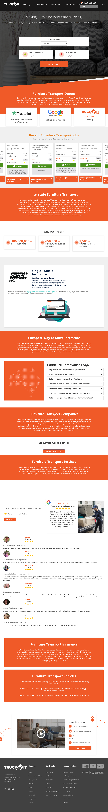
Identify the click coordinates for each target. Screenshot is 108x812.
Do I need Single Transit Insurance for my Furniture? (71, 398)
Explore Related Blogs (54, 451)
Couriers (65, 803)
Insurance (31, 783)
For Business (56, 5)
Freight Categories (73, 5)
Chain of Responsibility (52, 791)
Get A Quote (10, 519)
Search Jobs (28, 5)
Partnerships (32, 795)
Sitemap (48, 783)
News (30, 787)
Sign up (55, 795)
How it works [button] (42, 5)
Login (84, 7)
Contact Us (32, 791)
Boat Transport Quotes (70, 783)
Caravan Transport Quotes (71, 780)
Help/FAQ (48, 787)
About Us (31, 772)
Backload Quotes (68, 772)
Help (103, 5)
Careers (31, 803)
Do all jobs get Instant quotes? (62, 374)
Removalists (66, 799)
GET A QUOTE (54, 64)
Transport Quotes (68, 795)
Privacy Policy (33, 780)
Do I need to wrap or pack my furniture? (65, 379)
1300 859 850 (90, 2)
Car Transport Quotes (69, 776)
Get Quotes (49, 776)
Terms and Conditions (35, 776)
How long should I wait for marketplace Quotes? (69, 393)
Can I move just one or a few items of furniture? (69, 384)
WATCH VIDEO (80, 748)
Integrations (32, 799)
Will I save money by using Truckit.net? (65, 388)
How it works (49, 772)
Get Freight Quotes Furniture (14, 179)
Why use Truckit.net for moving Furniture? (67, 369)
